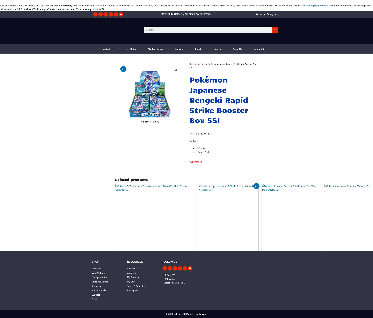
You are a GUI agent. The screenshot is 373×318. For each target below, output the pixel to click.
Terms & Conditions (136, 285)
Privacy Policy (134, 290)
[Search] (275, 30)
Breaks (217, 48)
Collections (97, 268)
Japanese (201, 64)
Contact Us (259, 48)
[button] (175, 70)
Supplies (179, 48)
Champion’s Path (100, 277)
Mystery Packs (155, 48)
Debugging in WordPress (318, 5)
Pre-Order (131, 48)
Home (192, 64)
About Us (237, 48)
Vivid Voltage (98, 272)
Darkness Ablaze (100, 281)
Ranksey (203, 313)
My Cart (131, 281)
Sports (198, 48)
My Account (133, 277)
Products (106, 48)
